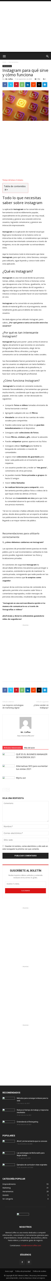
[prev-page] (4, 789)
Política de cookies (39, 1271)
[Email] (39, 84)
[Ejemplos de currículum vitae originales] (8, 1168)
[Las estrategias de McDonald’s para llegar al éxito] (8, 1156)
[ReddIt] (33, 84)
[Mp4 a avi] (8, 780)
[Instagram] (28, 1262)
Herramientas (13, 62)
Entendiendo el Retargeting (27, 1122)
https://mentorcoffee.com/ (25, 736)
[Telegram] (44, 84)
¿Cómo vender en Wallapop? (41, 706)
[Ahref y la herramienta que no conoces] (8, 1144)
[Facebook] (4, 84)
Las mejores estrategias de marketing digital (13, 706)
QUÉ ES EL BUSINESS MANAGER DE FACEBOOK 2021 (31, 756)
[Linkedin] (27, 84)
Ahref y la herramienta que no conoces (32, 1141)
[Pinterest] (16, 84)
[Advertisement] (25, 26)
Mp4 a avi (21, 777)
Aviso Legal (9, 1271)
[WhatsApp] (22, 84)
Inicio (4, 62)
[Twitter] (10, 84)
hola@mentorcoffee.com (31, 1245)
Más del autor (29, 748)
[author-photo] (25, 729)
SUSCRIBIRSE (25, 891)
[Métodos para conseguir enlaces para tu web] (8, 1101)
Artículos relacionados (12, 748)
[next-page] (8, 789)
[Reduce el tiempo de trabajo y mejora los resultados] (8, 1113)
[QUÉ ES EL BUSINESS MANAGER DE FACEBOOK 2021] (8, 757)
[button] (4, 56)
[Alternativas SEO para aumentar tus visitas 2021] (8, 769)
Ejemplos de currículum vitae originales (32, 1165)
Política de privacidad (23, 1271)
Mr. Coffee (9, 79)
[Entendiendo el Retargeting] (8, 1125)
